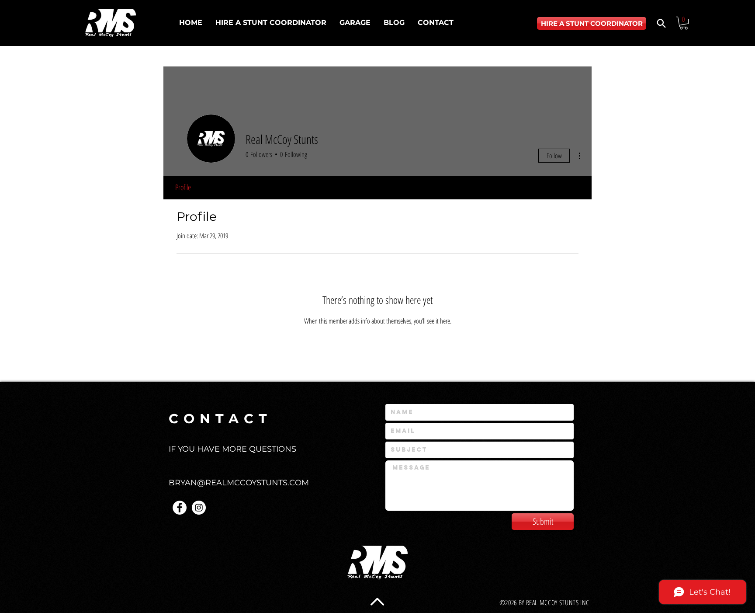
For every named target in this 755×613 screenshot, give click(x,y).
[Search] (661, 23)
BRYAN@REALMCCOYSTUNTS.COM (239, 483)
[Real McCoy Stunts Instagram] (199, 508)
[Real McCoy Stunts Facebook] (180, 508)
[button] (683, 23)
